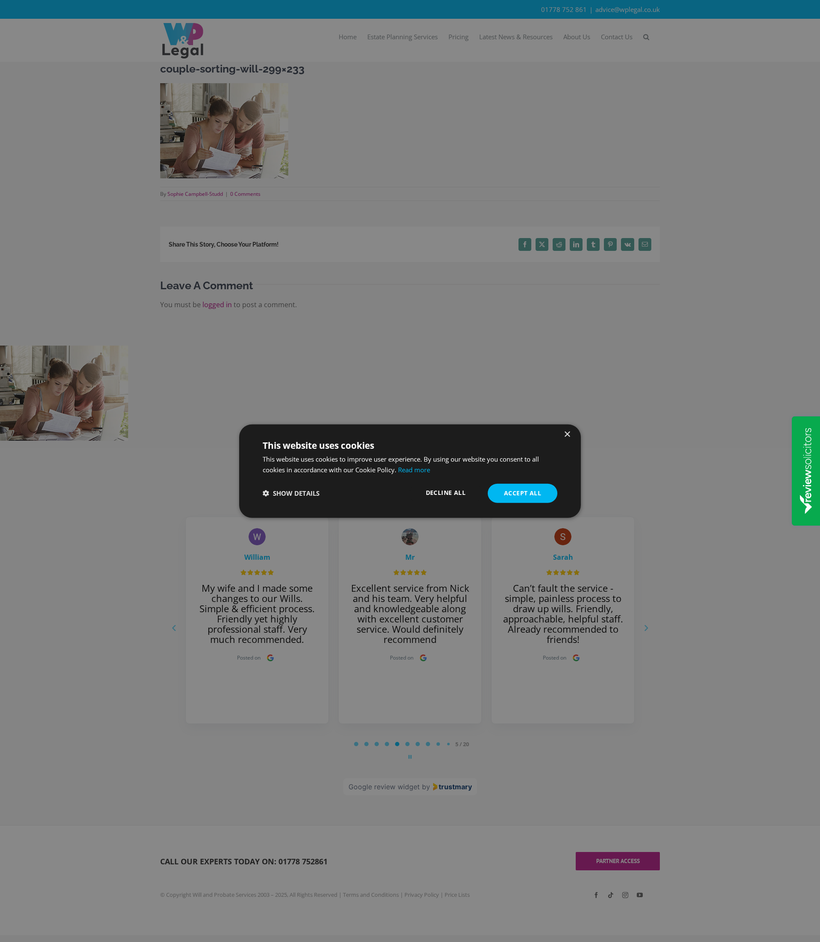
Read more (414, 469)
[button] (291, 493)
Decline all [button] (446, 492)
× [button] (567, 434)
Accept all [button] (522, 493)
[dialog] (410, 471)
